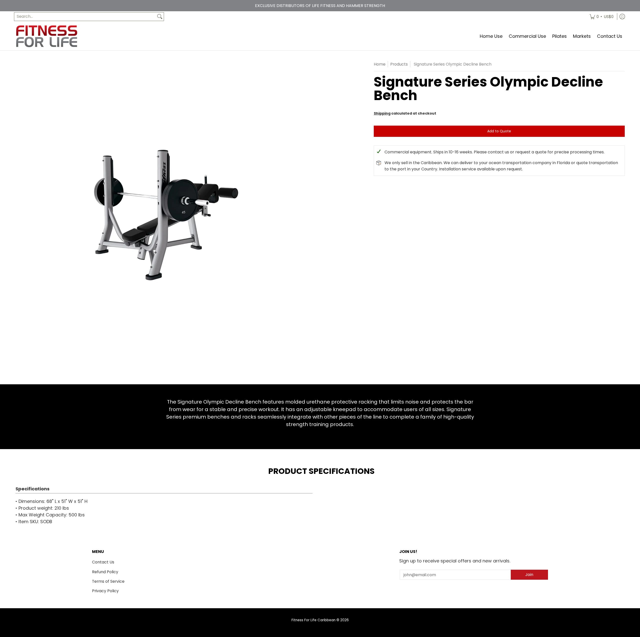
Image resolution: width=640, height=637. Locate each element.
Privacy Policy (105, 591)
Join (529, 574)
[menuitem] (601, 16)
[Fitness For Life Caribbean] (46, 36)
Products (399, 64)
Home (380, 64)
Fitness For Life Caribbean (314, 620)
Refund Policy (105, 572)
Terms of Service (108, 581)
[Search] (160, 17)
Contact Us (103, 562)
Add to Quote (499, 131)
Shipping (382, 113)
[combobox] (85, 17)
